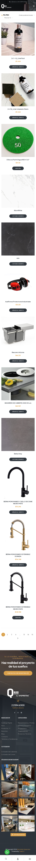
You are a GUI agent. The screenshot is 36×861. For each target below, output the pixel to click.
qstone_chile (9, 766)
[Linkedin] (21, 712)
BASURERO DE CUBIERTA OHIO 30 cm (18, 403)
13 (24, 634)
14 (28, 634)
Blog (2, 734)
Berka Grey (18, 454)
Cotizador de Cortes (8, 754)
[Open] (9, 772)
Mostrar (6, 18)
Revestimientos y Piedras (26, 723)
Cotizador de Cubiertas (9, 751)
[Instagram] (18, 712)
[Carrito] (30, 859)
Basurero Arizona (18, 352)
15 (32, 634)
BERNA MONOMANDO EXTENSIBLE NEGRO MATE (18, 608)
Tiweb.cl (21, 851)
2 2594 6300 (18, 705)
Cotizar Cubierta (18, 216)
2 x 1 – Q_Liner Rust (18, 58)
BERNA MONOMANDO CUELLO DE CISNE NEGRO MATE (18, 502)
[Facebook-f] (14, 712)
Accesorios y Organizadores (23, 729)
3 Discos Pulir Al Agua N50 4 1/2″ (18, 160)
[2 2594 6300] (18, 701)
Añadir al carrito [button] (18, 66)
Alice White (18, 210)
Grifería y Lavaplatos (24, 725)
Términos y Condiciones (9, 739)
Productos (4, 728)
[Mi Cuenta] (18, 859)
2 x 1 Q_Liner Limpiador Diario (18, 109)
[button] (9, 728)
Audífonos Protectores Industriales (18, 302)
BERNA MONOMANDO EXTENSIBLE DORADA (18, 555)
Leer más (18, 168)
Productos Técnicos (24, 734)
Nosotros (4, 731)
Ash (18, 258)
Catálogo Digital (6, 723)
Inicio (3, 725)
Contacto (4, 736)
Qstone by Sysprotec (23, 849)
